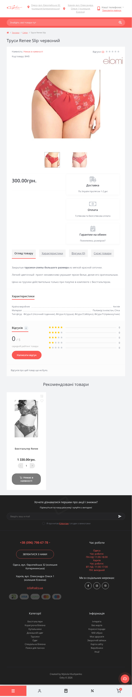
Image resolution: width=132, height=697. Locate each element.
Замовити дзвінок (111, 10)
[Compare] (66, 691)
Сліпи (25, 32)
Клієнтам (64, 523)
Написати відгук (27, 355)
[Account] (39, 691)
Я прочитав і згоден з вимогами (68, 523)
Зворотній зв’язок (96, 640)
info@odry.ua (35, 587)
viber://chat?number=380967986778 (105, 585)
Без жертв (96, 625)
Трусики (15, 32)
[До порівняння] (41, 396)
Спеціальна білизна (35, 644)
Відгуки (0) (78, 253)
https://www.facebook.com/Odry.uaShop (88, 585)
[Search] (120, 22)
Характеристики (52, 253)
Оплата (93, 210)
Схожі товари (102, 253)
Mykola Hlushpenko (71, 674)
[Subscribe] (120, 516)
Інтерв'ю (96, 621)
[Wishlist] (92, 691)
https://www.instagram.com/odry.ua (96, 585)
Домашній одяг (35, 632)
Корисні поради (96, 629)
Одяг (35, 640)
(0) (103, 51)
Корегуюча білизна (35, 625)
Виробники (97, 647)
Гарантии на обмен (92, 234)
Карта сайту (97, 644)
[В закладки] (41, 401)
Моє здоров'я (97, 636)
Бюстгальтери (35, 621)
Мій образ (96, 632)
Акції (96, 651)
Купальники (35, 629)
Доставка (92, 185)
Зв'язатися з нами (35, 554)
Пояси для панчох (35, 647)
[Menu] (13, 691)
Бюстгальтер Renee (26, 448)
